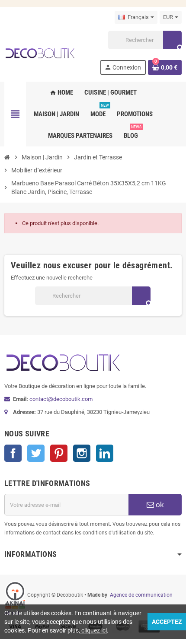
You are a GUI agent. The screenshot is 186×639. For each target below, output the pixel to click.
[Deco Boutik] (39, 52)
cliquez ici (93, 630)
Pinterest (58, 453)
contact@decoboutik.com (61, 399)
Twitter (36, 453)
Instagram (81, 453)
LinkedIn (104, 453)
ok (159, 504)
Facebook (13, 453)
